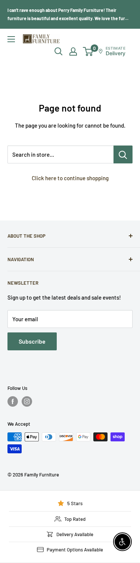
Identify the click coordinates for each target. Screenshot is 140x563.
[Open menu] (11, 39)
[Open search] (59, 51)
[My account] (73, 51)
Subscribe (32, 341)
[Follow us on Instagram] (27, 401)
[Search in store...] (123, 154)
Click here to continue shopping (70, 178)
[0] (88, 51)
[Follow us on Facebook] (12, 401)
